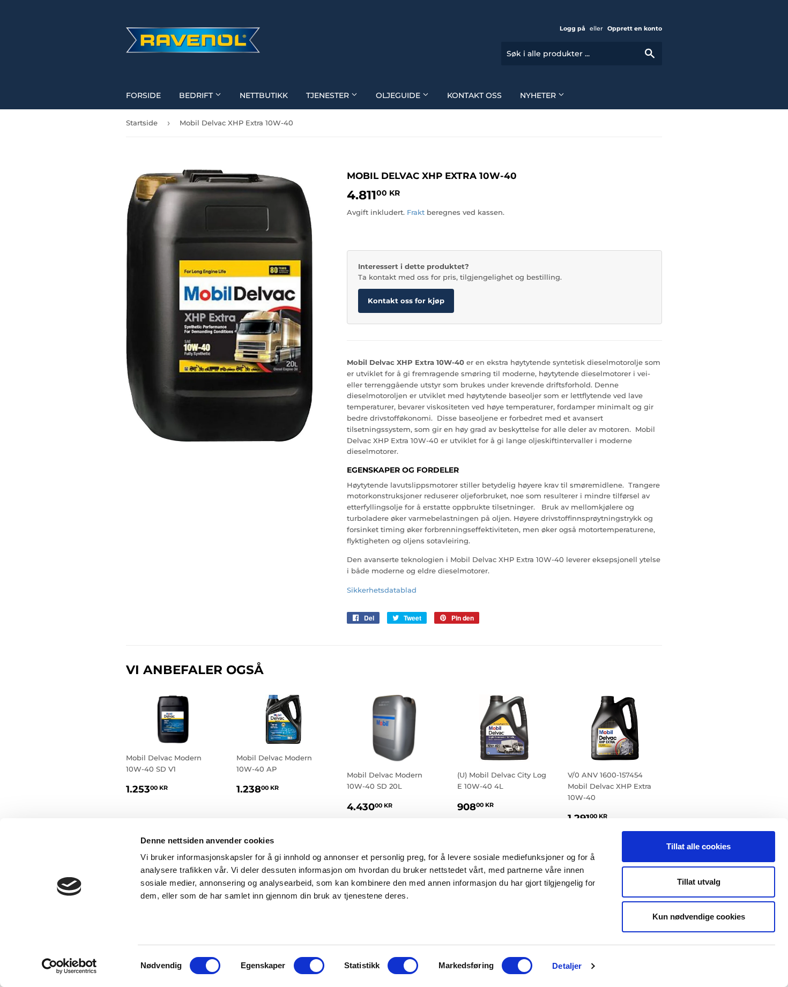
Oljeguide (399, 95)
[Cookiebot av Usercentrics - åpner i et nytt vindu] (69, 966)
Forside (143, 95)
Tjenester (328, 95)
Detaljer (567, 965)
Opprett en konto (634, 28)
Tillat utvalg (698, 881)
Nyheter (539, 95)
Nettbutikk (264, 95)
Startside (142, 122)
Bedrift (197, 95)
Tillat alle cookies (698, 846)
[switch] (309, 965)
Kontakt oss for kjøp (406, 300)
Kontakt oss (474, 95)
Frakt (416, 212)
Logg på (572, 28)
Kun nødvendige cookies (698, 916)
